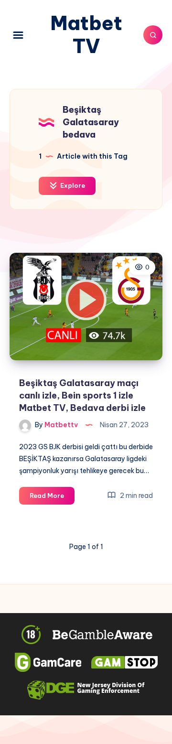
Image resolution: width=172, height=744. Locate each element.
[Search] (152, 34)
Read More (52, 498)
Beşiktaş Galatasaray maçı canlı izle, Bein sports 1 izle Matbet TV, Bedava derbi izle (82, 395)
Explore (72, 185)
